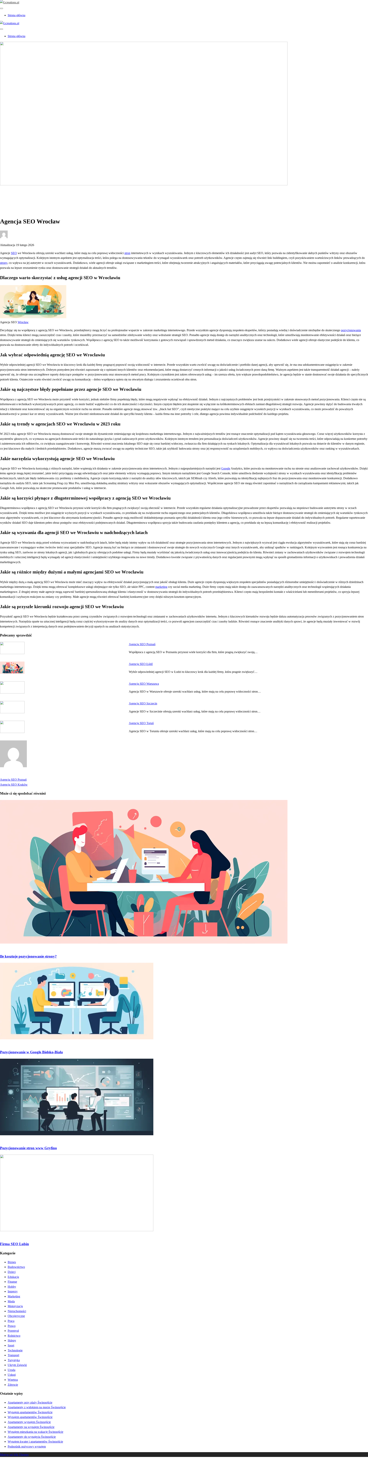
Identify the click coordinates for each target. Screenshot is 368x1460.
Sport (11, 1345)
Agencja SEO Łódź (141, 664)
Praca (11, 1321)
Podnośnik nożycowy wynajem (27, 1446)
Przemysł (13, 1330)
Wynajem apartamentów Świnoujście (30, 1412)
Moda (11, 1301)
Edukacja (13, 1276)
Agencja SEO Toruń (141, 723)
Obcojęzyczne (16, 1316)
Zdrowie (13, 1384)
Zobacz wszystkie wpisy (15, 774)
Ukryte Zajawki (17, 1365)
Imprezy (13, 1291)
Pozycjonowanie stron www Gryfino (28, 1148)
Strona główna (16, 15)
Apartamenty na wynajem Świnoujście (31, 1427)
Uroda (11, 1370)
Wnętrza (13, 1379)
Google (225, 468)
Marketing (14, 197)
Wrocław (23, 322)
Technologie (15, 1350)
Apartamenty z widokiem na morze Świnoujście (37, 1407)
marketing (161, 586)
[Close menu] (1, 8)
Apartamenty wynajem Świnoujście (29, 1422)
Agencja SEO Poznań (142, 644)
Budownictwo (16, 1267)
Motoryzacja (15, 1306)
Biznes (12, 1262)
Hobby (12, 1286)
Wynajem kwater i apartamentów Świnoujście (35, 1441)
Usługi (12, 1374)
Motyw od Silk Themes (14, 1454)
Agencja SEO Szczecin (143, 703)
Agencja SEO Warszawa (144, 683)
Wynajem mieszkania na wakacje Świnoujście (35, 1431)
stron (127, 253)
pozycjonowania (351, 330)
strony (3, 262)
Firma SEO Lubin (14, 1244)
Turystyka (14, 1360)
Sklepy (12, 1340)
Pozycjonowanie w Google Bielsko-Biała (31, 1052)
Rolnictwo (14, 1335)
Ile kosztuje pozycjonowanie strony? (28, 956)
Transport (13, 1355)
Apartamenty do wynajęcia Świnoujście (32, 1436)
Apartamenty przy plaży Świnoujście (30, 1402)
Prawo (12, 1325)
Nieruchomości (17, 1311)
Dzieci (12, 1272)
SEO (14, 253)
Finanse (12, 1281)
